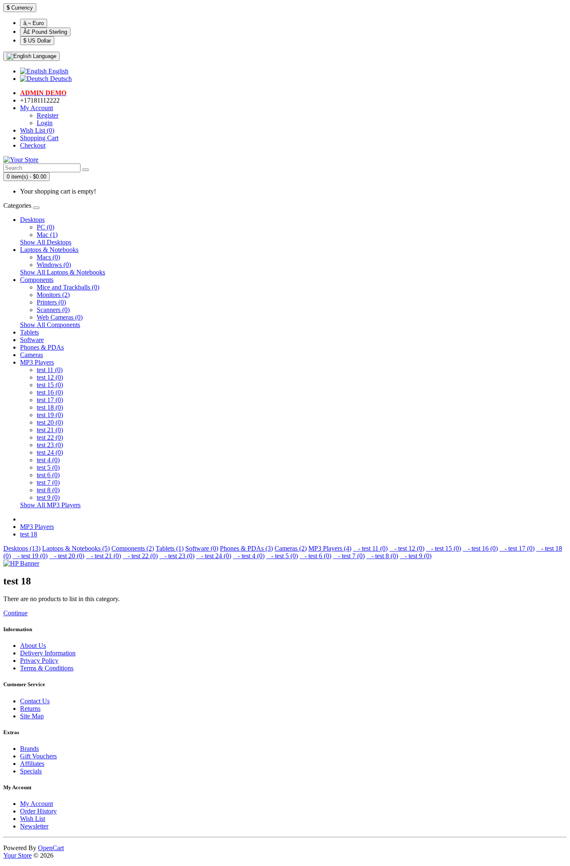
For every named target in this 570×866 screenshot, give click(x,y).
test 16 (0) (50, 392)
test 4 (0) (48, 459)
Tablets (29, 332)
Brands (29, 748)
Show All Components (50, 324)
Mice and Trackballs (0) (68, 287)
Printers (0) (51, 302)
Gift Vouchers (38, 756)
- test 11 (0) (370, 548)
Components (36, 279)
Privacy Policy (39, 660)
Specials (31, 771)
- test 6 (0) (315, 555)
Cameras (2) (291, 548)
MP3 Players (37, 362)
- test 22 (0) (140, 555)
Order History (38, 811)
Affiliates (32, 763)
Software (32, 339)
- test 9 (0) (415, 555)
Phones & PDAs (42, 347)
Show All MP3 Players (50, 505)
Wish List (32, 818)
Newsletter (34, 826)
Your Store (17, 855)
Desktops (32, 219)
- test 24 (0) (213, 555)
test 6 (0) (48, 474)
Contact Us (35, 701)
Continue (15, 613)
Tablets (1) (170, 548)
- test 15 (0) (443, 548)
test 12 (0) (50, 377)
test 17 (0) (50, 399)
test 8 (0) (48, 489)
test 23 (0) (50, 444)
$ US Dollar (37, 41)
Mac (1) (47, 234)
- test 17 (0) (517, 548)
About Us (33, 645)
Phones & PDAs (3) (246, 548)
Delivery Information (48, 653)
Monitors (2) (53, 294)
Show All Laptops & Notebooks (62, 272)
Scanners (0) (53, 309)
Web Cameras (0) (60, 317)
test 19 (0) (50, 414)
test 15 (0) (50, 384)
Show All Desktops (45, 242)
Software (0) (201, 548)
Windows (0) (54, 264)
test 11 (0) (50, 369)
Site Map (32, 716)
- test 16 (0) (480, 548)
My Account (36, 803)
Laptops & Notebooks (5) (76, 548)
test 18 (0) (50, 407)
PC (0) (45, 227)
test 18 (28, 534)
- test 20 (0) (66, 555)
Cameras (31, 354)
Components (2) (132, 548)
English (57, 71)
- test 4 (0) (249, 555)
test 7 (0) (48, 482)
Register (47, 115)
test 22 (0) (50, 437)
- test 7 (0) (349, 555)
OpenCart (51, 847)
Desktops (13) (21, 548)
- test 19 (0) (30, 555)
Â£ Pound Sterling (45, 32)
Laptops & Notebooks (49, 249)
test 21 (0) (50, 429)
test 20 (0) (50, 422)
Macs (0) (48, 257)
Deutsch (60, 78)
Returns (30, 708)
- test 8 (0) (382, 555)
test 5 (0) (48, 467)
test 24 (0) (50, 452)
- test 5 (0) (282, 555)
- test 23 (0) (176, 555)
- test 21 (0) (103, 555)
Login (45, 122)
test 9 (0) (48, 497)
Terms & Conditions (46, 668)
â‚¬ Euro (33, 23)
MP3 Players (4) (329, 548)
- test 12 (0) (406, 548)
